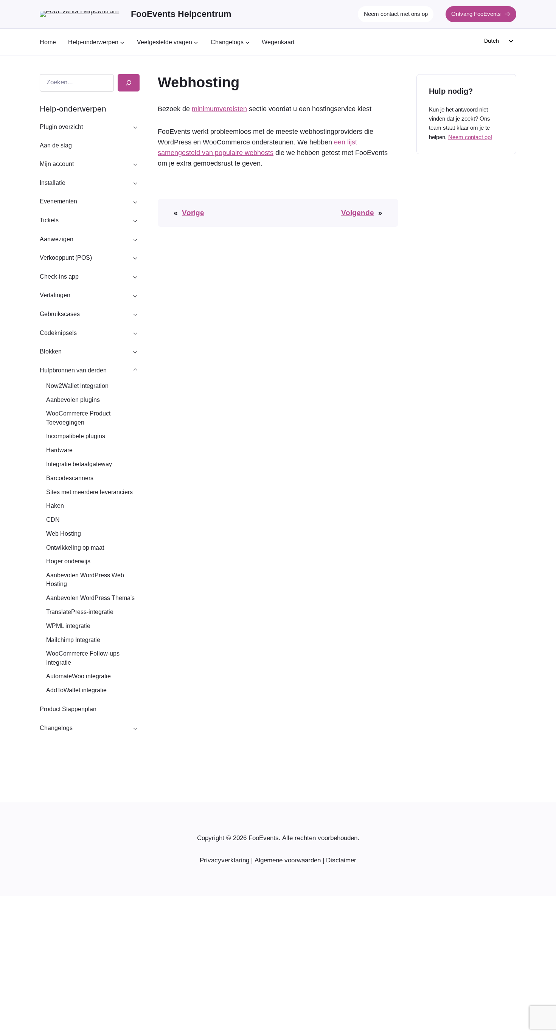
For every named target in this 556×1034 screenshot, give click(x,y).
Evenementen (58, 201)
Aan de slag (56, 145)
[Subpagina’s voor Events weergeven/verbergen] (135, 201)
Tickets (49, 220)
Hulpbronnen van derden (73, 370)
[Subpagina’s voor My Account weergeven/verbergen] (135, 164)
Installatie (52, 183)
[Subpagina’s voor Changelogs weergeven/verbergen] (135, 727)
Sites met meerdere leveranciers (89, 492)
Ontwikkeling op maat (75, 547)
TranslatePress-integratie (79, 612)
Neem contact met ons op (396, 14)
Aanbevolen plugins (73, 400)
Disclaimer (341, 860)
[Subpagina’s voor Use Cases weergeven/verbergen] (135, 314)
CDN (53, 519)
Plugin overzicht (61, 127)
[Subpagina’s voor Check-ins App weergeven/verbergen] (135, 276)
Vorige (193, 213)
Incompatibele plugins (75, 436)
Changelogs (56, 728)
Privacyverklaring (224, 860)
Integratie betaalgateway (79, 464)
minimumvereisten (219, 109)
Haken (55, 505)
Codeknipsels (58, 333)
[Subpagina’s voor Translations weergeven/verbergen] (135, 295)
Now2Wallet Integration (77, 386)
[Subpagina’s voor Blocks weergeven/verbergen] (135, 351)
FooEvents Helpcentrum (181, 14)
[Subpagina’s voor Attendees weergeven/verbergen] (135, 238)
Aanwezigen (56, 239)
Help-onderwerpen (73, 108)
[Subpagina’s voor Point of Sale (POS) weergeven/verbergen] (135, 257)
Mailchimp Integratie (73, 640)
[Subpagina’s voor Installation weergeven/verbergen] (135, 182)
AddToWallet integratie (76, 690)
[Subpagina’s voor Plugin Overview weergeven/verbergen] (135, 126)
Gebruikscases (60, 314)
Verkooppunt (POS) (66, 257)
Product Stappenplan (68, 709)
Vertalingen (55, 295)
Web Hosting (63, 533)
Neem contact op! (470, 136)
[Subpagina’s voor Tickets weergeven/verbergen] (135, 220)
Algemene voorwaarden (288, 860)
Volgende (357, 213)
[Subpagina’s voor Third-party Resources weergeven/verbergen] (135, 370)
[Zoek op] (129, 82)
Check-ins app (59, 276)
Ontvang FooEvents (476, 14)
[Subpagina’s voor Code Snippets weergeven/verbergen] (135, 332)
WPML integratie (68, 626)
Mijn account (57, 164)
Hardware (59, 450)
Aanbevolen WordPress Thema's (90, 598)
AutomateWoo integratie (78, 676)
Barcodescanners (69, 478)
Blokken (51, 351)
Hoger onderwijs (68, 561)
